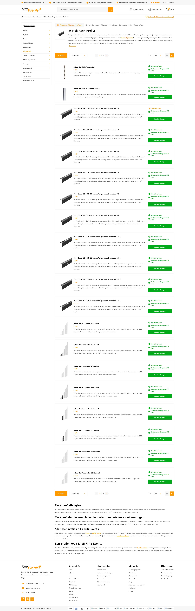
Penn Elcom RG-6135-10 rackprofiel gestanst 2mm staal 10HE (97, 237)
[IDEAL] (94, 608)
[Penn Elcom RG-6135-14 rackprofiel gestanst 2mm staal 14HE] (64, 285)
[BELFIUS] (153, 608)
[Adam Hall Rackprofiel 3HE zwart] (64, 349)
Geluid (25, 30)
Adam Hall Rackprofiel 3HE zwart (86, 345)
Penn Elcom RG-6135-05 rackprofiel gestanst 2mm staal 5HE (97, 173)
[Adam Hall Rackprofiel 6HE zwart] (64, 413)
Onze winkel (133, 576)
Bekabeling (27, 47)
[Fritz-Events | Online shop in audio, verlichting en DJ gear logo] (31, 9)
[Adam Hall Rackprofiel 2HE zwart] (64, 327)
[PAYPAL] (102, 608)
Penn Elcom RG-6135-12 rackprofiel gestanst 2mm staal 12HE (97, 258)
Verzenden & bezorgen (104, 573)
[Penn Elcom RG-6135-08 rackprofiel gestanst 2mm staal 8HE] (64, 221)
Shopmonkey (47, 609)
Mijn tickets (164, 579)
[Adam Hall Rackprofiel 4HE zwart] (64, 370)
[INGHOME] (169, 608)
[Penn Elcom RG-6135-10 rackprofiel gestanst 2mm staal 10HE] (64, 242)
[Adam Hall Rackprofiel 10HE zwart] (64, 456)
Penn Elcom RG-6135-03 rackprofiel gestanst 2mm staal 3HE (97, 130)
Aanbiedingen (27, 72)
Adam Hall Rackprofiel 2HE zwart (86, 323)
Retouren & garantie (103, 576)
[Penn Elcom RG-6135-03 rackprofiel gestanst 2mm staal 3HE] (64, 135)
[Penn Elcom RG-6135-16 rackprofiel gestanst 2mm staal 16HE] (64, 306)
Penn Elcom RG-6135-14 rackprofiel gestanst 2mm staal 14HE (97, 279)
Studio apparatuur (29, 60)
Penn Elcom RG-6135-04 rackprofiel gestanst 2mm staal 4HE (97, 151)
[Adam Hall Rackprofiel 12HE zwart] (64, 477)
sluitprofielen (96, 533)
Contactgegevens (135, 570)
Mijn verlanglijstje (166, 576)
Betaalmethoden (102, 579)
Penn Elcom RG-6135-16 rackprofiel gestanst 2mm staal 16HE (97, 301)
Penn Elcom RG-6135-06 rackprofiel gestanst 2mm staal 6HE (97, 194)
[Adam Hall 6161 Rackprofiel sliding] (64, 92)
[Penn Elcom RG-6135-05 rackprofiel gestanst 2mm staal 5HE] (64, 178)
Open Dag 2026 (28, 80)
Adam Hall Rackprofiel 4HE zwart (86, 366)
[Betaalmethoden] (70, 608)
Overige (26, 64)
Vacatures (132, 573)
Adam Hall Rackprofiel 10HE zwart (87, 452)
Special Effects (28, 43)
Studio (71, 591)
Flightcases (27, 51)
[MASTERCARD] (130, 608)
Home (88, 25)
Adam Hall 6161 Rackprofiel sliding (87, 88)
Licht (24, 39)
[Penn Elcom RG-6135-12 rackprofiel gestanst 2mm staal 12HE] (64, 263)
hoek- (88, 533)
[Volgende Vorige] (107, 55)
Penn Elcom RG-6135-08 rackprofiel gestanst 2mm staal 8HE (97, 215)
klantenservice (142, 548)
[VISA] (120, 608)
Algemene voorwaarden (137, 585)
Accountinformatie (167, 570)
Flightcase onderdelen (109, 25)
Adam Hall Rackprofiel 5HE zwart (86, 387)
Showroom (27, 76)
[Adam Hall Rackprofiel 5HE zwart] (64, 392)
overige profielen (123, 536)
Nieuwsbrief (101, 585)
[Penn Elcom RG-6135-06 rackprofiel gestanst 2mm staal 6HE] (64, 199)
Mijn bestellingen (166, 573)
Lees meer (72, 46)
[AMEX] (161, 608)
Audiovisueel (27, 68)
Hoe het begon (134, 579)
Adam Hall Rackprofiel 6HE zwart (86, 409)
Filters (62, 55)
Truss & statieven (29, 55)
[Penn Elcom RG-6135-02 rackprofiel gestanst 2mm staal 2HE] (64, 114)
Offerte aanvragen (103, 582)
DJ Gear (25, 35)
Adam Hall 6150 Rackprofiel (84, 67)
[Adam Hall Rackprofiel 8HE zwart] (64, 434)
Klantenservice (101, 570)
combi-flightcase (127, 38)
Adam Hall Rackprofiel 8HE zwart (86, 430)
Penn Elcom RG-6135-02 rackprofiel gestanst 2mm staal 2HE (97, 108)
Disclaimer (132, 588)
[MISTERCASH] (142, 608)
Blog (130, 582)
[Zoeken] (110, 9)
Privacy (131, 591)
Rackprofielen (139, 25)
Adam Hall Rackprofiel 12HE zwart (87, 473)
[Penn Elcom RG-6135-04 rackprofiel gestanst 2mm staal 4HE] (64, 157)
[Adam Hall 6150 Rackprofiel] (64, 71)
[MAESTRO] (111, 608)
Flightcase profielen (125, 25)
